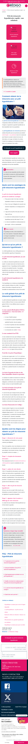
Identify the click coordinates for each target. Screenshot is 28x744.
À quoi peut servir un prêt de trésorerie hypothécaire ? (11, 561)
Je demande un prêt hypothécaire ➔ (14, 148)
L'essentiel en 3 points (10, 91)
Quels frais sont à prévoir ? (11, 594)
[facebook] (7, 686)
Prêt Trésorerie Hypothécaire (8, 655)
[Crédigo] (14, 5)
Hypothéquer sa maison (7, 709)
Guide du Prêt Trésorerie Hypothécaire (15, 648)
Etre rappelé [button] (14, 153)
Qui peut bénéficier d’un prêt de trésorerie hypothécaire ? (12, 568)
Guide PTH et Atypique (21, 706)
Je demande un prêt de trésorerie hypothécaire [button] (14, 639)
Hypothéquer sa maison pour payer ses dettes (15, 624)
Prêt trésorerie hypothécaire (8, 712)
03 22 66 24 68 (16, 545)
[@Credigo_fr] (7, 698)
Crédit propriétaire (6, 706)
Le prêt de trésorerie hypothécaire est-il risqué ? (14, 588)
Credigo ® (4, 10)
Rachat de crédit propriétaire (8, 715)
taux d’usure (7, 349)
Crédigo (19, 329)
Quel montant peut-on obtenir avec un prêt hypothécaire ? (14, 575)
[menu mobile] (26, 5)
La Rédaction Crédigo (13, 631)
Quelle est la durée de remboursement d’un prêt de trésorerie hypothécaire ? (13, 581)
